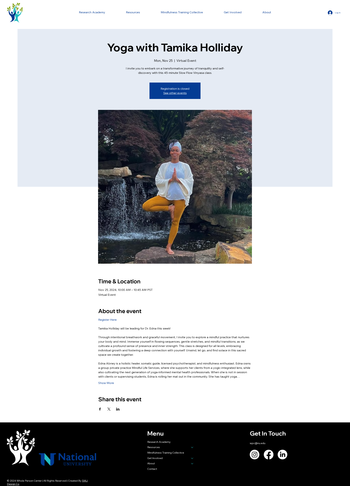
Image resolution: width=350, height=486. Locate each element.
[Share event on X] (109, 409)
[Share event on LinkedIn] (118, 409)
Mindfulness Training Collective (165, 452)
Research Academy (159, 442)
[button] (133, 12)
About (151, 463)
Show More (106, 383)
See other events (175, 93)
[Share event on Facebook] (100, 409)
